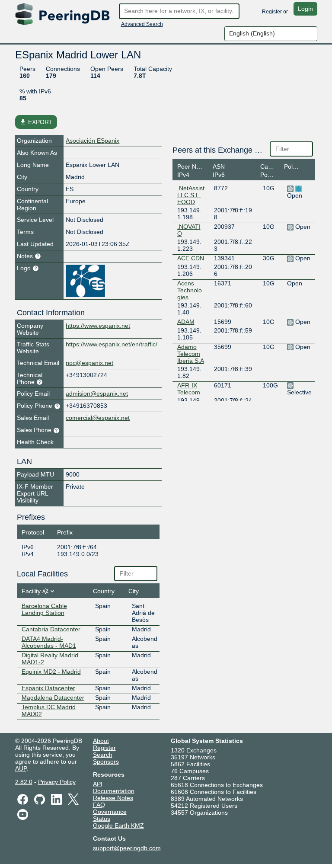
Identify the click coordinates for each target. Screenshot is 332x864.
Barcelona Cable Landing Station (44, 609)
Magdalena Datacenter (53, 697)
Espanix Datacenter (48, 688)
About (101, 740)
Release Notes (113, 797)
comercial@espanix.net (98, 417)
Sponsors (106, 761)
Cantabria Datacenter (51, 629)
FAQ (99, 804)
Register (272, 12)
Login (305, 8)
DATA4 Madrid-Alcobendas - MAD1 (49, 642)
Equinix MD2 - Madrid (51, 671)
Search (102, 754)
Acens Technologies (189, 290)
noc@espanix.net (89, 362)
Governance (110, 811)
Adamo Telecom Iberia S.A (190, 353)
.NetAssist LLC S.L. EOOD (190, 195)
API (97, 784)
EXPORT (36, 121)
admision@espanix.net (97, 393)
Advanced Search (142, 24)
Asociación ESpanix (92, 140)
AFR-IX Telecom (188, 389)
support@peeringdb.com (127, 848)
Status (101, 818)
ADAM (186, 321)
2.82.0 (23, 781)
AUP (20, 768)
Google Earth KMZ (118, 825)
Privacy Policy (57, 781)
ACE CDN (190, 258)
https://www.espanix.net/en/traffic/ (111, 344)
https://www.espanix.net (98, 325)
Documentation (113, 790)
